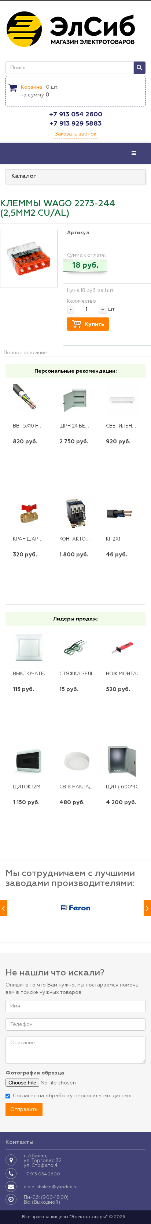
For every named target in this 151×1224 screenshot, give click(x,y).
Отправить (24, 1109)
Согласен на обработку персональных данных (72, 1095)
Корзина (31, 87)
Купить (94, 324)
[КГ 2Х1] (122, 513)
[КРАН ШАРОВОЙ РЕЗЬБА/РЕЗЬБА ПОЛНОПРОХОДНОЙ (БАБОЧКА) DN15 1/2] (29, 513)
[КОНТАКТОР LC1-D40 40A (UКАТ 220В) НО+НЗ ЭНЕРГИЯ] (75, 513)
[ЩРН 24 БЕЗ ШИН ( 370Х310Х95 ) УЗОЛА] (75, 400)
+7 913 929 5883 (75, 123)
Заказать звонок (75, 134)
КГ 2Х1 (113, 539)
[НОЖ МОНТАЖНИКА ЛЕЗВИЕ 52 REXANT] (122, 648)
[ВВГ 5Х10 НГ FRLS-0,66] (29, 400)
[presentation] (3, 908)
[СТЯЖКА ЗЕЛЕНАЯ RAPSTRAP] (75, 648)
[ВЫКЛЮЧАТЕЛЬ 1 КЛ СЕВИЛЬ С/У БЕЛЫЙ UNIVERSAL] (29, 648)
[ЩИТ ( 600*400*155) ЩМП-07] (122, 760)
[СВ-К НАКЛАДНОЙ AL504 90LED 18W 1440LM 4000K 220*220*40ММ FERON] (75, 760)
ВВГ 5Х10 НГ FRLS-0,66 (40, 426)
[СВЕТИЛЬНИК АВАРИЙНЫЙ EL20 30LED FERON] (122, 400)
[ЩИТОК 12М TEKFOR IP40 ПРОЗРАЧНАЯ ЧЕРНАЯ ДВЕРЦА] (29, 760)
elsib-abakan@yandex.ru (51, 1187)
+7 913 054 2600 (75, 114)
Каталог (23, 176)
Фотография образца (34, 1073)
